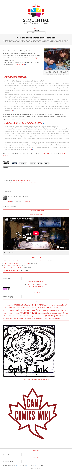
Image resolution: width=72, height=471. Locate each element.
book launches (48, 305)
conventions (30, 310)
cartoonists (7, 42)
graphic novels (35, 42)
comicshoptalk (25, 42)
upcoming (46, 318)
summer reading (9, 318)
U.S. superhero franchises (33, 318)
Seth (4, 318)
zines (58, 318)
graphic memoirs (15, 313)
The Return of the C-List (11, 265)
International (42, 313)
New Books (60, 313)
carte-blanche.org (31, 58)
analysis (52, 40)
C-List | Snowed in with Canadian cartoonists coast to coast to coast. (25, 261)
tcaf (15, 318)
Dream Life (46, 153)
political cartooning (55, 42)
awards (17, 304)
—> (12, 111)
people (46, 42)
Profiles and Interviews (35, 40)
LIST (39, 284)
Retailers (58, 316)
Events (39, 310)
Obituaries (6, 316)
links (42, 42)
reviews (64, 316)
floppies (64, 310)
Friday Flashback (7, 313)
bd (21, 305)
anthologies (6, 305)
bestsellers (27, 305)
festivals (57, 310)
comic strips (20, 310)
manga (54, 313)
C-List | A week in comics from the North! (16, 263)
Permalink (27, 201)
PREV (28, 284)
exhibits (52, 310)
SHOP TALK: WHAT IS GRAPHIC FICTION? (23, 122)
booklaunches (58, 305)
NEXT (44, 284)
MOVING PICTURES (19, 64)
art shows (11, 305)
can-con (66, 40)
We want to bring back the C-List (14, 268)
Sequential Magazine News (12, 270)
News (65, 313)
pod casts (17, 316)
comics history (16, 42)
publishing (65, 42)
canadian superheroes (30, 308)
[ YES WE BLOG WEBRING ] (36, 282)
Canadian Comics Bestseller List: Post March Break (26, 183)
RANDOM (34, 284)
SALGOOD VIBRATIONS (15, 77)
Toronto (20, 318)
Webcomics (53, 318)
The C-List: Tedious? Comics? (21, 180)
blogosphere (59, 40)
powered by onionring (36, 286)
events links (46, 310)
